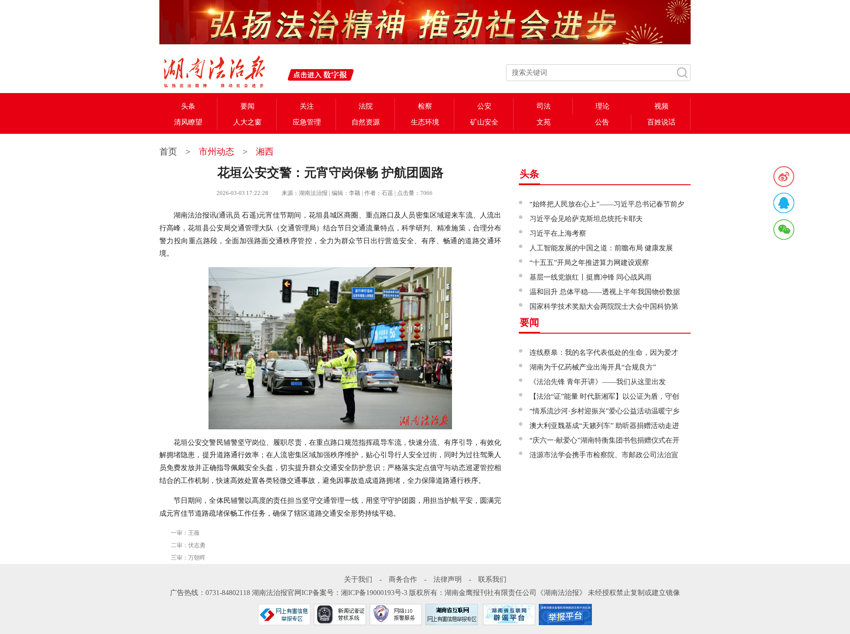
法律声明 (447, 579)
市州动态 (216, 151)
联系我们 (492, 579)
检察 (425, 106)
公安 (484, 106)
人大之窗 (247, 122)
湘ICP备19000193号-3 (374, 592)
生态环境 (425, 122)
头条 (188, 106)
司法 (544, 106)
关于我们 (358, 579)
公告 (602, 122)
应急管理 (307, 122)
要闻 (247, 106)
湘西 (265, 151)
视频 (661, 106)
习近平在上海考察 (557, 233)
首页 (169, 151)
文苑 (544, 122)
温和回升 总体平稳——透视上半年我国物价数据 (604, 292)
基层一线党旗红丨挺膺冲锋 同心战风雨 (590, 277)
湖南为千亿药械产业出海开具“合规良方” (592, 367)
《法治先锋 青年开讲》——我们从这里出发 (597, 381)
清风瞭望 (188, 122)
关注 (307, 106)
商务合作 (403, 579)
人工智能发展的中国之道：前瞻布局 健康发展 (601, 248)
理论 (602, 106)
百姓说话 (661, 122)
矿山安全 (484, 122)
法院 (366, 106)
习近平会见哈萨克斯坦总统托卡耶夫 (586, 218)
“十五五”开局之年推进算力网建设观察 (589, 262)
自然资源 (366, 122)
